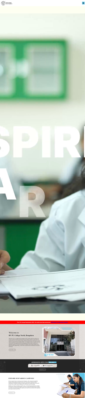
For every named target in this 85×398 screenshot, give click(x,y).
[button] (64, 3)
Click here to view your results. (59, 322)
